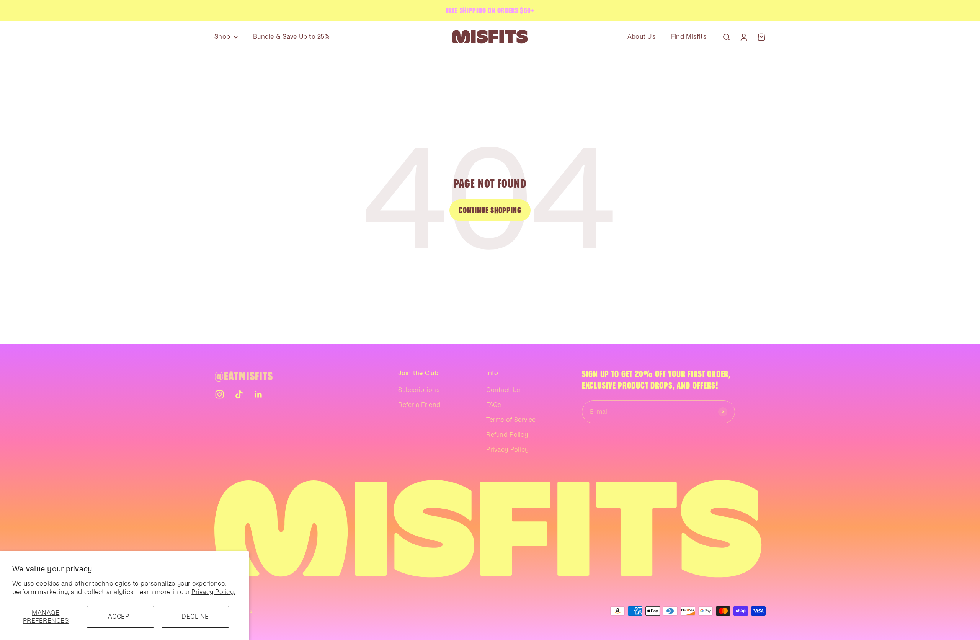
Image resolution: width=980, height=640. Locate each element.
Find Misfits (689, 36)
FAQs (493, 405)
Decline (195, 616)
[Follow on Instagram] (219, 394)
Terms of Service (511, 419)
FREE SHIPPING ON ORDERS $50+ (490, 10)
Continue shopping (490, 210)
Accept (120, 616)
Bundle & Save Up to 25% (291, 36)
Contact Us (503, 390)
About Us (641, 36)
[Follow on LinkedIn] (258, 394)
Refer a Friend (419, 405)
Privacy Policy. (213, 592)
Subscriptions (418, 390)
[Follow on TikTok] (239, 394)
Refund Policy (507, 434)
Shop (222, 36)
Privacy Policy (507, 449)
